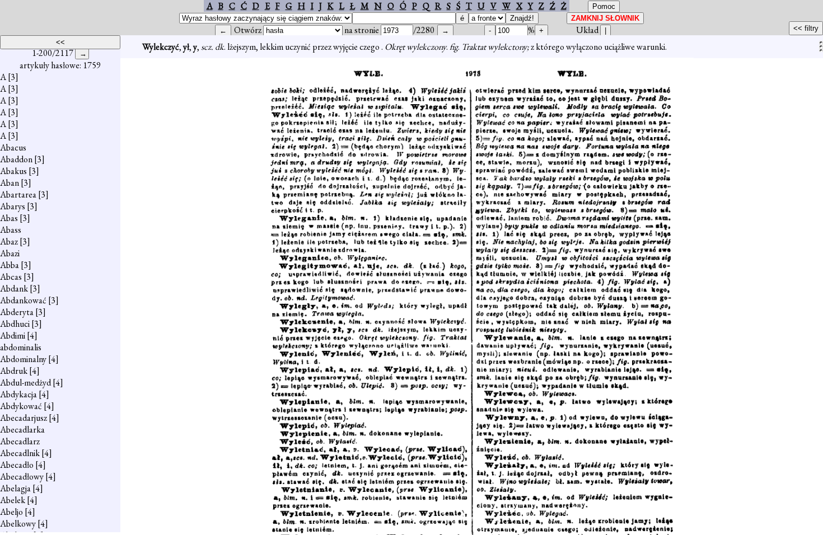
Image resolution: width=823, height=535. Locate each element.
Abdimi (12, 335)
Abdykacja (18, 394)
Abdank (14, 288)
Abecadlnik (20, 453)
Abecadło (17, 465)
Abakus (13, 171)
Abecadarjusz (23, 418)
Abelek (12, 500)
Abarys (12, 206)
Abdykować (21, 406)
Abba (9, 265)
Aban (9, 183)
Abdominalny (23, 359)
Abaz (9, 241)
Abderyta (17, 312)
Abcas (11, 277)
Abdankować (23, 300)
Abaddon (16, 159)
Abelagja (15, 488)
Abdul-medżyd (25, 382)
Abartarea (18, 194)
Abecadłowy (22, 476)
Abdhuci (15, 324)
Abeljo (11, 512)
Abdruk (13, 371)
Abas (9, 218)
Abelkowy (18, 523)
